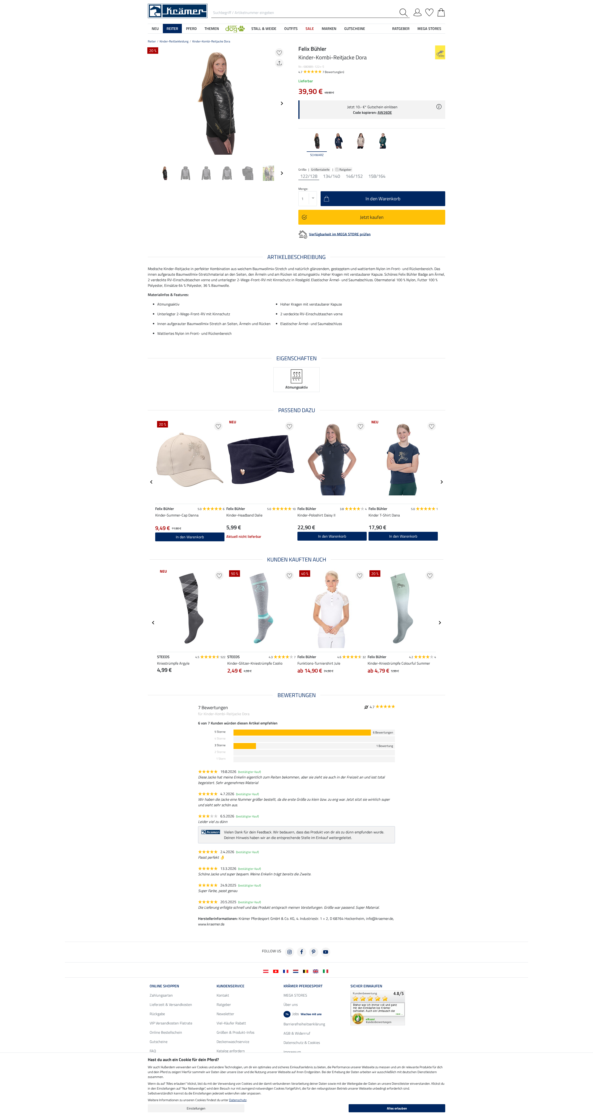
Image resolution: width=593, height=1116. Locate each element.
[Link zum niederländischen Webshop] (296, 971)
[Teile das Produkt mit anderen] (279, 63)
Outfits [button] (291, 28)
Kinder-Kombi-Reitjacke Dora (211, 41)
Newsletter (225, 1014)
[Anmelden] (417, 11)
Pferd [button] (191, 28)
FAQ (153, 1051)
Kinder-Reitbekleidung (174, 41)
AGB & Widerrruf (297, 1033)
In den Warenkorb (332, 536)
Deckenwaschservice (233, 1041)
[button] (235, 28)
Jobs (303, 1014)
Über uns (291, 1004)
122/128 (308, 176)
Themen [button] (212, 28)
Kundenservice (230, 986)
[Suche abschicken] (404, 12)
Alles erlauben (397, 1108)
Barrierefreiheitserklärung (304, 1024)
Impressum (292, 1052)
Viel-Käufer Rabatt (231, 1023)
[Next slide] (281, 103)
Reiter (152, 41)
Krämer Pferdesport (303, 986)
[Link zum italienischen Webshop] (326, 971)
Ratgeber (345, 169)
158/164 (376, 176)
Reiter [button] (172, 28)
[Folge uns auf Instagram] (289, 952)
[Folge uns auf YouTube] (325, 952)
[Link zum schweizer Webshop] (276, 971)
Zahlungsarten (161, 995)
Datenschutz (237, 1099)
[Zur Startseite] (178, 10)
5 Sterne (220, 732)
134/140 (331, 176)
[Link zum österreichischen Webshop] (266, 971)
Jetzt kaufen (372, 217)
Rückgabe (157, 1014)
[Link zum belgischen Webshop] (306, 971)
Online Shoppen (164, 986)
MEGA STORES (429, 28)
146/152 (354, 176)
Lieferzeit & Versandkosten (171, 1004)
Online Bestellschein (166, 1032)
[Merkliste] (429, 11)
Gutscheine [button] (354, 28)
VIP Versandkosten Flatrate (171, 1023)
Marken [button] (329, 28)
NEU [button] (155, 28)
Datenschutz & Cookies (302, 1042)
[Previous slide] (151, 103)
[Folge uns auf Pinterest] (313, 952)
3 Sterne (220, 745)
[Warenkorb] (441, 11)
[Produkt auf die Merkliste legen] (279, 52)
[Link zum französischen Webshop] (286, 971)
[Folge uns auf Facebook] (301, 952)
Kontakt (223, 995)
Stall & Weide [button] (263, 28)
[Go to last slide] (151, 482)
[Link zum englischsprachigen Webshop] (316, 971)
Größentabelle (320, 169)
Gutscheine (158, 1041)
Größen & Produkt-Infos (235, 1032)
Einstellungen (196, 1108)
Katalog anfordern (231, 1051)
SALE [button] (310, 28)
